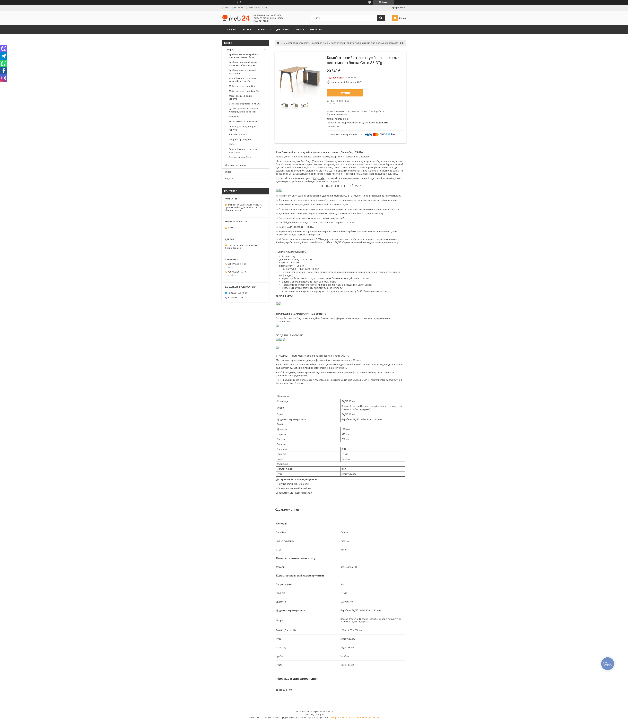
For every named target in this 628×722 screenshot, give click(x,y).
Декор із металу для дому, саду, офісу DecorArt (243, 79)
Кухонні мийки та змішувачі (243, 121)
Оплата (299, 29)
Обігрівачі (234, 116)
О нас (228, 172)
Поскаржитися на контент (341, 717)
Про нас (247, 29)
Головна (230, 29)
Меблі (232, 144)
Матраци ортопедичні (240, 139)
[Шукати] (381, 18)
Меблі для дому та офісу (242, 86)
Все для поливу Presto (240, 157)
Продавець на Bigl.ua (314, 714)
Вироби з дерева (238, 134)
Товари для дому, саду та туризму (242, 128)
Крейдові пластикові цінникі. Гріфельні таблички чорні (243, 63)
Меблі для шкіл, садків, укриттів (241, 97)
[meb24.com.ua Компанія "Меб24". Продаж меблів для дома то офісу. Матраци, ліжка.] (236, 19)
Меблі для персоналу (297, 43)
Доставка (282, 29)
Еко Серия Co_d (319, 43)
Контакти (316, 29)
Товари (262, 29)
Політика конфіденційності (367, 717)
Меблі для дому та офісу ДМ (244, 91)
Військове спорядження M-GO (244, 104)
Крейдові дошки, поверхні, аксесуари (242, 71)
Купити (345, 93)
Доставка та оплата (235, 165)
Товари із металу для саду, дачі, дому (243, 150)
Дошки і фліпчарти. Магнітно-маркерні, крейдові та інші (244, 110)
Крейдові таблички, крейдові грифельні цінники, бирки (243, 56)
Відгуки (229, 178)
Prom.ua (329, 712)
